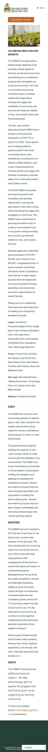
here (18, 656)
